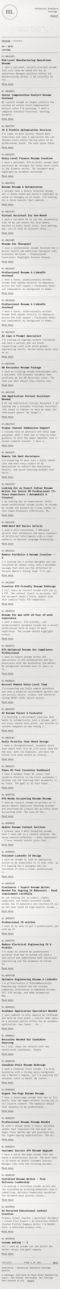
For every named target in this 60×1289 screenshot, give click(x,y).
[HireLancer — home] (10, 12)
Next (55, 1262)
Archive (6, 41)
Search (54, 15)
